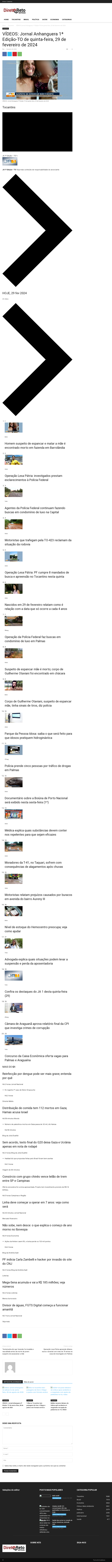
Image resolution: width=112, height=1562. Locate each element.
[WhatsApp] (20, 54)
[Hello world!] (45, 1498)
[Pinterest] (14, 54)
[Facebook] (4, 54)
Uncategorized (57, 1498)
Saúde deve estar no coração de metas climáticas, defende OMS (62, 1522)
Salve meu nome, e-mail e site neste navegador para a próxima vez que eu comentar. (35, 1466)
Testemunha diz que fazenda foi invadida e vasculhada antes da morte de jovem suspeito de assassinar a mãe (18, 1351)
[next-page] (7, 1414)
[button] (107, 20)
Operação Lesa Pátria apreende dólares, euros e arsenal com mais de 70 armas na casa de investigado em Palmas (57, 1351)
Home (6, 19)
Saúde (44, 19)
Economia (54, 19)
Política (35, 19)
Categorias (67, 19)
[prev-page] (3, 1414)
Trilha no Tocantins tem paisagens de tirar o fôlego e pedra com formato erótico (35, 1405)
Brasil (26, 19)
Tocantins (16, 19)
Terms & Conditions (99, 1560)
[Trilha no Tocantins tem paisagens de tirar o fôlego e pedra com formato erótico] (37, 1393)
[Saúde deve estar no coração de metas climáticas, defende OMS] (45, 1526)
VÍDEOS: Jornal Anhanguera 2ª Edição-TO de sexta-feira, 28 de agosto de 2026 (12, 1405)
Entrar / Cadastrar (7, 1)
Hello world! (55, 1495)
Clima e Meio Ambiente (59, 1514)
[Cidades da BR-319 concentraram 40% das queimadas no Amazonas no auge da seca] (45, 1513)
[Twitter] (9, 54)
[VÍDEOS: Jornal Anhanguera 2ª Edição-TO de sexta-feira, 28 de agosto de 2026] (13, 1393)
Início (4, 25)
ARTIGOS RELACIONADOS (12, 1382)
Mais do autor (29, 1382)
